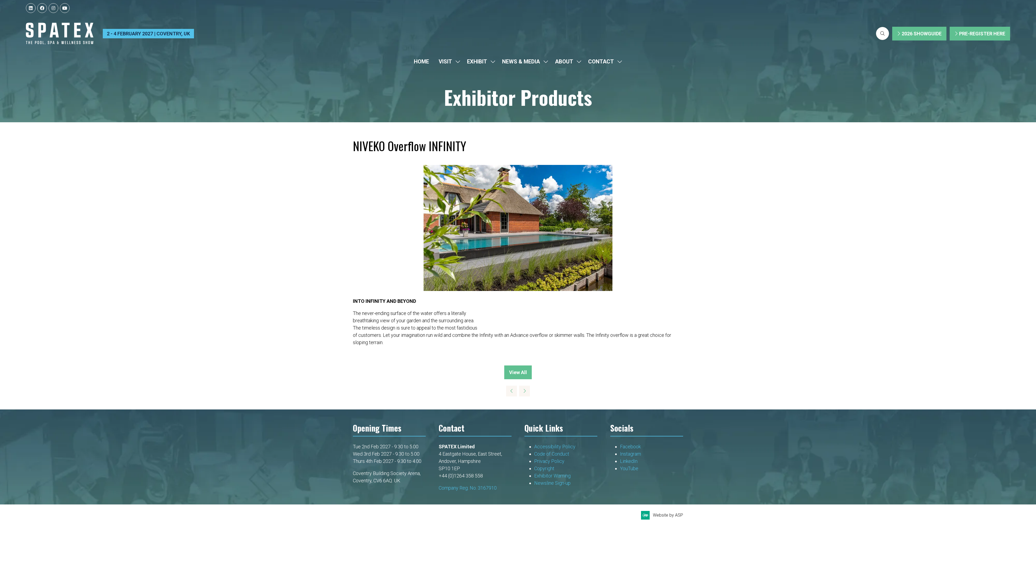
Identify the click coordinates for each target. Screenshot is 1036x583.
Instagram (630, 454)
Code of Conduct (551, 454)
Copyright (545, 468)
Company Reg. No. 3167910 (468, 488)
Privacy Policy (549, 461)
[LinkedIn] (31, 8)
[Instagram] (53, 8)
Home (421, 61)
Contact (601, 61)
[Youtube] (65, 8)
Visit (445, 61)
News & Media (521, 61)
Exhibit (477, 61)
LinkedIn (629, 461)
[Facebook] (42, 8)
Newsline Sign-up (552, 483)
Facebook (630, 446)
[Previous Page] (511, 391)
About (564, 61)
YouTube (629, 468)
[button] (882, 33)
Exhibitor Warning (552, 476)
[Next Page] (524, 391)
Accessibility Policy (554, 446)
